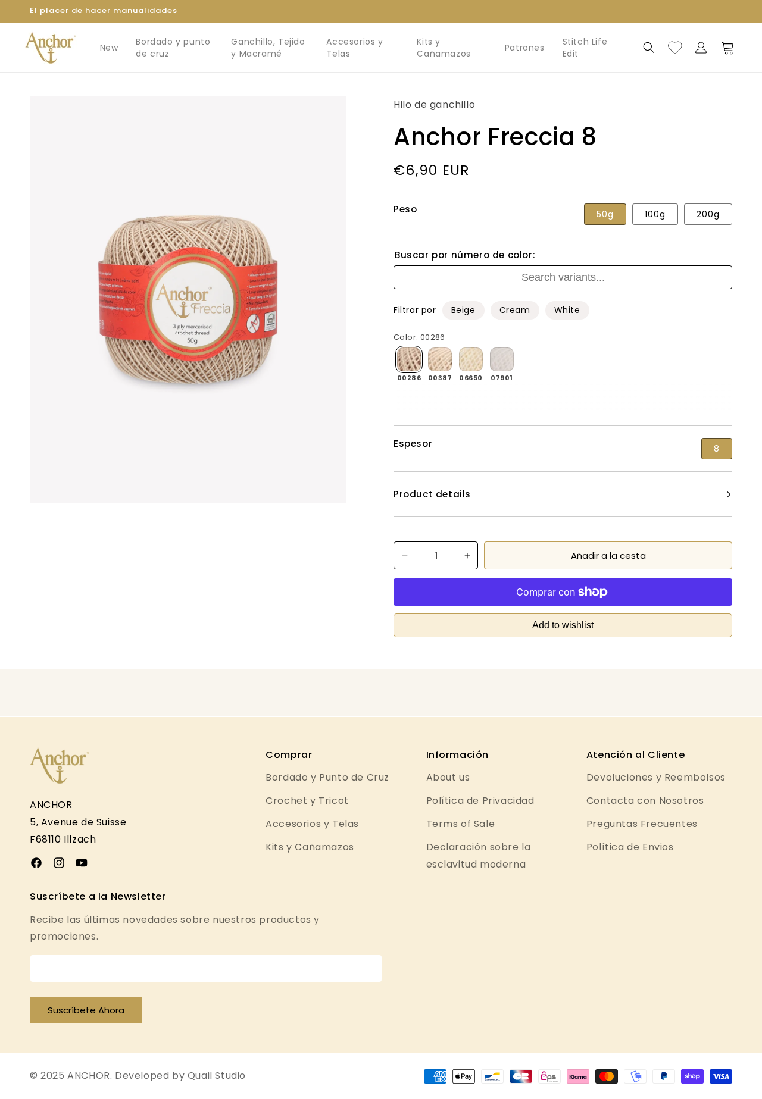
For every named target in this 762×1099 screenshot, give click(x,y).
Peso (405, 209)
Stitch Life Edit (585, 48)
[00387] (440, 359)
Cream (514, 310)
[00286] (409, 359)
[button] (649, 48)
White (567, 310)
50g (605, 214)
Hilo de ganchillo (434, 104)
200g (708, 214)
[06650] (471, 359)
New (109, 48)
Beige (463, 310)
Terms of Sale (460, 824)
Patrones (525, 48)
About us (448, 777)
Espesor (413, 444)
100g (655, 214)
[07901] (502, 359)
